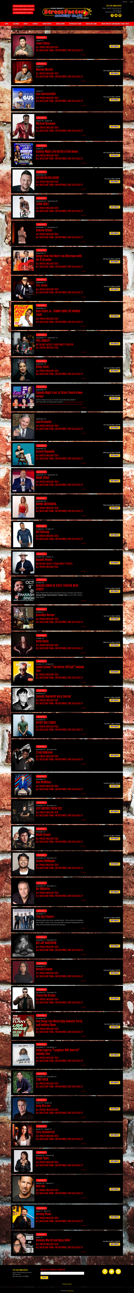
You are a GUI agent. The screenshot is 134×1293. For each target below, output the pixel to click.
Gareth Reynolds (45, 451)
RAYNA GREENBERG (46, 504)
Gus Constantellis (46, 94)
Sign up (125, 2)
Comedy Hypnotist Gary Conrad (53, 696)
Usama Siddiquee (45, 861)
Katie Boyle (42, 641)
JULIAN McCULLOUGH (47, 178)
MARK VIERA (42, 478)
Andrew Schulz (44, 230)
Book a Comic (60, 24)
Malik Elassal (43, 835)
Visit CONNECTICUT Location (23, 6)
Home (6, 24)
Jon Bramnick (43, 422)
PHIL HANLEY (43, 340)
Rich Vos (40, 1186)
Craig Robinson (44, 752)
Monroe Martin (44, 69)
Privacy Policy (67, 1284)
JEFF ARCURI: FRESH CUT (49, 808)
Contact (35, 24)
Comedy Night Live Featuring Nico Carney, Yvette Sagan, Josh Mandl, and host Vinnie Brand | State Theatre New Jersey (59, 404)
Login (131, 2)
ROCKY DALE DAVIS (46, 722)
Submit (44, 1278)
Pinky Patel (42, 367)
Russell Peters (44, 560)
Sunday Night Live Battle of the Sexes (57, 151)
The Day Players (45, 916)
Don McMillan (43, 782)
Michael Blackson (45, 123)
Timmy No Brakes (45, 995)
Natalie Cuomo (44, 969)
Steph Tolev (42, 1158)
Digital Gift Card (91, 24)
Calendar (16, 24)
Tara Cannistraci (45, 1132)
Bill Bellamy (42, 532)
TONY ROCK (42, 1079)
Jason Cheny (43, 43)
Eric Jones (41, 285)
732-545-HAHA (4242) (113, 6)
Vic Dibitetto (43, 889)
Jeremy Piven (43, 1214)
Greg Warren (43, 1106)
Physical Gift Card (75, 24)
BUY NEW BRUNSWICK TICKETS (23, 13)
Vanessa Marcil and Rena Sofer (53, 1240)
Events (26, 24)
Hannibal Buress (45, 615)
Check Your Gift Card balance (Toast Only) (115, 24)
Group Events (47, 24)
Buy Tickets (115, 73)
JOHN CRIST (42, 204)
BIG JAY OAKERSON (46, 943)
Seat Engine (70, 1290)
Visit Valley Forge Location (23, 9)
